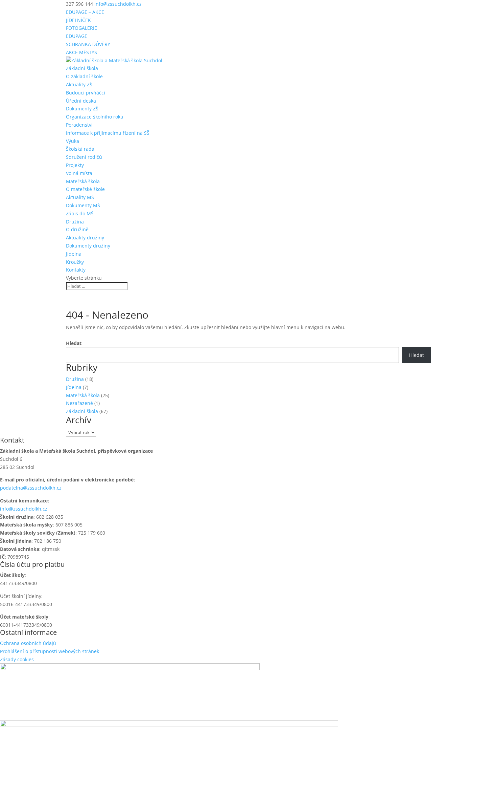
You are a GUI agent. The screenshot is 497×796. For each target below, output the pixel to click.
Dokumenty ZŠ (82, 108)
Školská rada (80, 149)
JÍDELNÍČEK (78, 20)
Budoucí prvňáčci (85, 92)
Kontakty (76, 269)
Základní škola (82, 68)
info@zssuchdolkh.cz (23, 508)
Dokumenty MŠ (83, 205)
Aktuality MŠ (80, 197)
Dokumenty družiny (88, 245)
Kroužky (75, 262)
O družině (77, 229)
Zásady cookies (17, 659)
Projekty (75, 165)
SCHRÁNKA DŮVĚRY (88, 44)
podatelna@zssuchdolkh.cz (31, 488)
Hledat (73, 343)
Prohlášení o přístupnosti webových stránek (49, 651)
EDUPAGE (76, 36)
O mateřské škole (85, 189)
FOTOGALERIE (81, 28)
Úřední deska (81, 101)
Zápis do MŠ (80, 213)
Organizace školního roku (94, 116)
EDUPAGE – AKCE (85, 12)
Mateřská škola (83, 181)
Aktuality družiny (85, 237)
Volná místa (79, 173)
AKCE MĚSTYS (81, 52)
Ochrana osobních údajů (28, 643)
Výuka (72, 141)
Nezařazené (79, 403)
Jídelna (73, 254)
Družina (75, 221)
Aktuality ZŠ (79, 84)
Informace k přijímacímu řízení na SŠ (107, 133)
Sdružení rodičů (84, 157)
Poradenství (79, 125)
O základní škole (84, 76)
